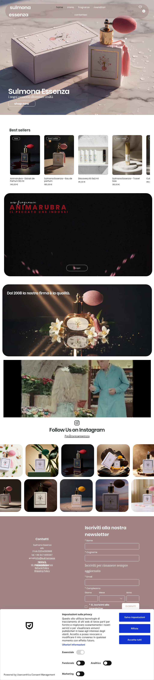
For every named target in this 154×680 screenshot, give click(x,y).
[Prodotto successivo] (148, 155)
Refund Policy (42, 567)
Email (88, 576)
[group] (77, 160)
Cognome (91, 552)
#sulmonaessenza (77, 436)
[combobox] (112, 598)
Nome (89, 540)
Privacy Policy (42, 564)
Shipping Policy (42, 570)
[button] (143, 11)
